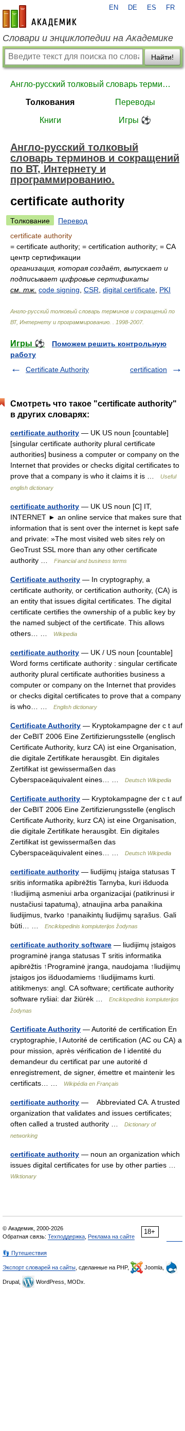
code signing (59, 290)
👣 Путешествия (25, 1253)
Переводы (135, 102)
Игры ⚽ (135, 120)
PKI (165, 290)
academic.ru (40, 16)
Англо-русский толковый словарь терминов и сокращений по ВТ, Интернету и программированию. (92, 84)
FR (170, 7)
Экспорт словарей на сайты (39, 1267)
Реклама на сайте (111, 1236)
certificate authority (44, 433)
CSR (91, 290)
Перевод (72, 221)
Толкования (50, 102)
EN (113, 7)
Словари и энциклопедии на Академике (88, 38)
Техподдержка (66, 1236)
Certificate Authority (57, 369)
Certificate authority (45, 579)
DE (132, 7)
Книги (50, 120)
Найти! (162, 57)
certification (148, 369)
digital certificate (129, 290)
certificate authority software (61, 945)
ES (151, 7)
